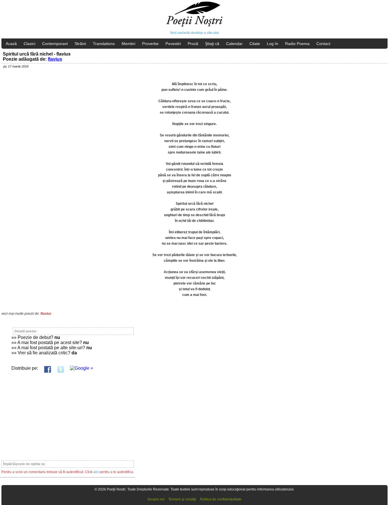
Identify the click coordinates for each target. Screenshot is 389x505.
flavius (55, 59)
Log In (272, 43)
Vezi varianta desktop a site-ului (194, 33)
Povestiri (173, 43)
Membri (128, 43)
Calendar (234, 43)
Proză (193, 43)
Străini (80, 43)
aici (96, 472)
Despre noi (156, 499)
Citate (254, 43)
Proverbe (150, 43)
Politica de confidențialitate (220, 499)
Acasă (11, 43)
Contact (323, 43)
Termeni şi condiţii (182, 499)
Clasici (29, 43)
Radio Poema (297, 43)
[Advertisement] (67, 414)
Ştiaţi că (212, 43)
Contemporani (55, 43)
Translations (104, 43)
